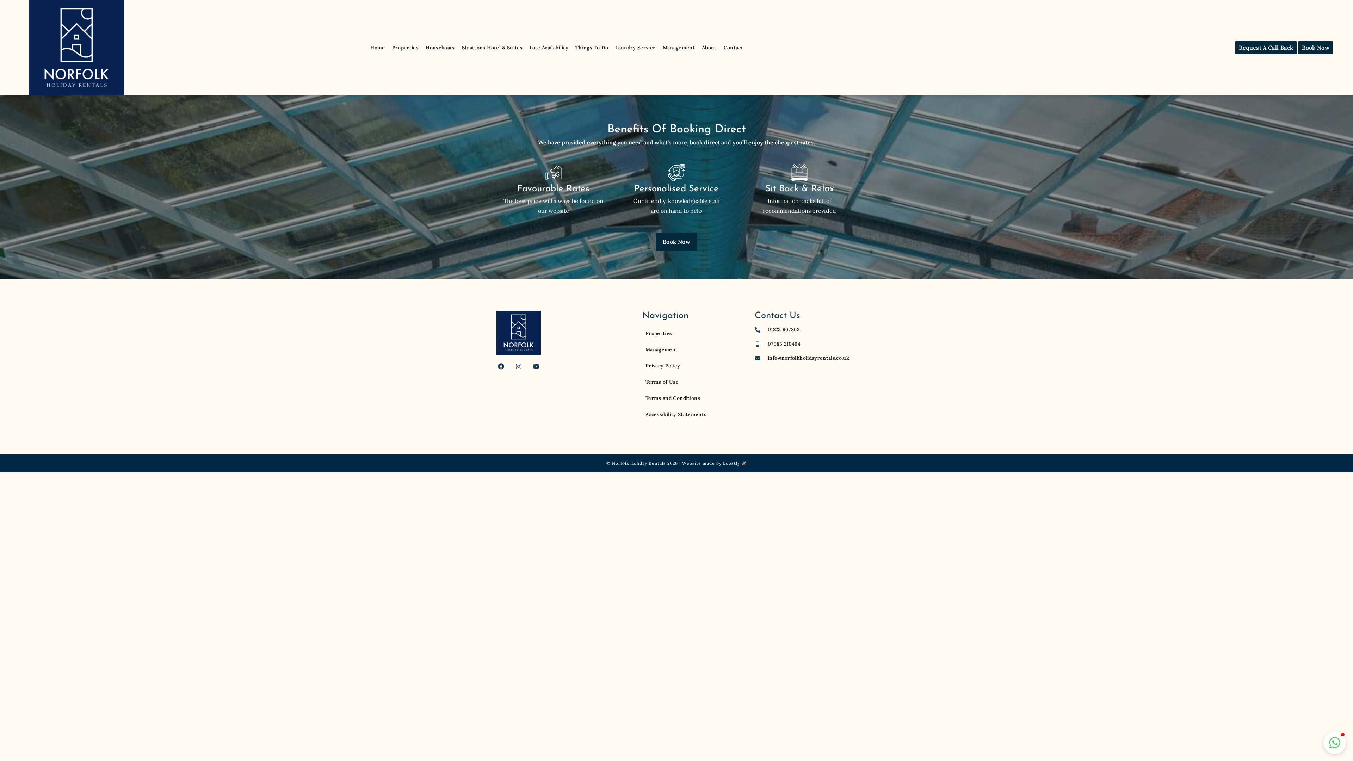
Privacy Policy (662, 366)
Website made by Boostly (711, 463)
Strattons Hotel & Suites (492, 47)
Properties (405, 47)
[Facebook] (501, 366)
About (709, 47)
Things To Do (591, 47)
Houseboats (440, 47)
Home (377, 47)
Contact (733, 47)
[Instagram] (518, 366)
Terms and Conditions (672, 398)
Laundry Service (635, 47)
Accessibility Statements (675, 414)
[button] (1334, 742)
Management (679, 47)
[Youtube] (536, 366)
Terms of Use (662, 382)
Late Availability (549, 47)
